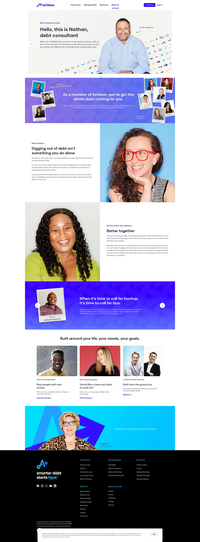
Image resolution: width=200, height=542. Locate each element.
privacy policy (110, 535)
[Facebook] (38, 486)
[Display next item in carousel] (170, 44)
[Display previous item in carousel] (31, 44)
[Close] (144, 534)
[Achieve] (43, 464)
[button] (75, 5)
